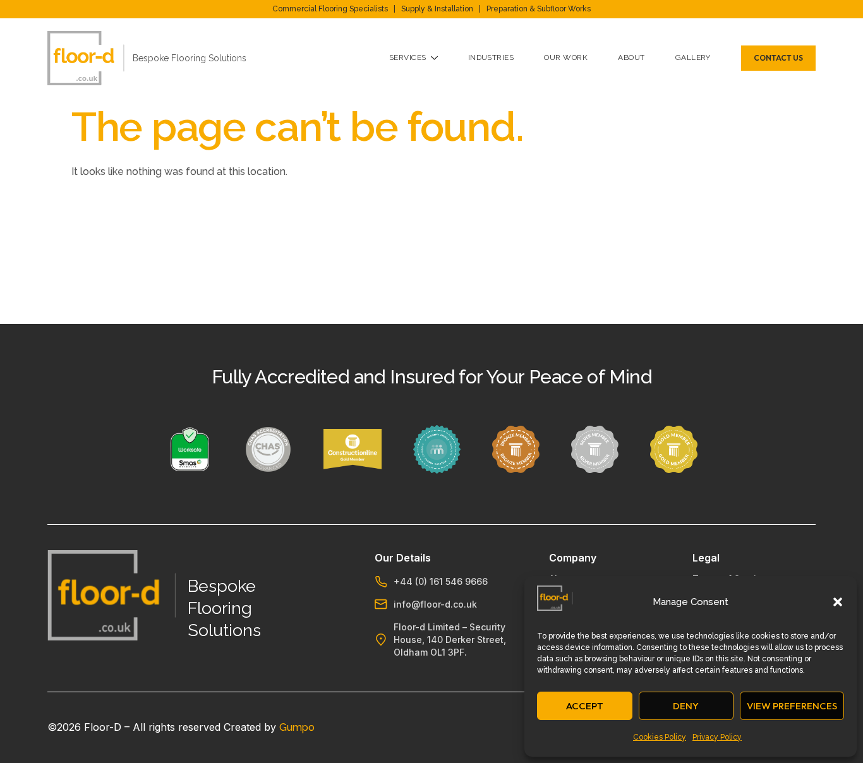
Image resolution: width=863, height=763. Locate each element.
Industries (491, 57)
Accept (584, 706)
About (631, 57)
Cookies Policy (659, 737)
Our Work (566, 57)
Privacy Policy (717, 737)
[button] (837, 602)
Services (407, 57)
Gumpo (297, 727)
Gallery (693, 57)
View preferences (792, 706)
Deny (686, 706)
